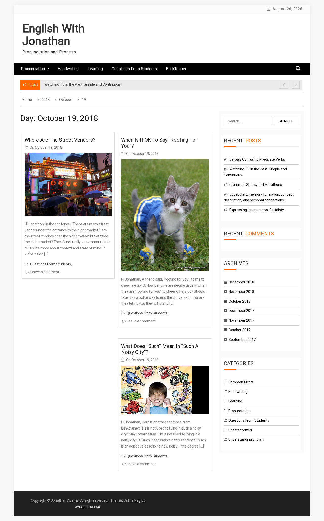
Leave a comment (44, 272)
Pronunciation (33, 68)
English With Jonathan (53, 35)
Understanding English (246, 439)
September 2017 (242, 340)
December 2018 (241, 282)
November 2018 (241, 292)
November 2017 (241, 320)
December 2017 (241, 311)
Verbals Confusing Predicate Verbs (257, 159)
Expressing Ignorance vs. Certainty (256, 210)
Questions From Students (134, 68)
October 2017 (239, 330)
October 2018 (239, 301)
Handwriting (68, 68)
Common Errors (241, 382)
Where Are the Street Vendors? (60, 140)
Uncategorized (240, 430)
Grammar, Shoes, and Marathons (255, 185)
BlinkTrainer (176, 68)
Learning (95, 68)
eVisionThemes (87, 507)
